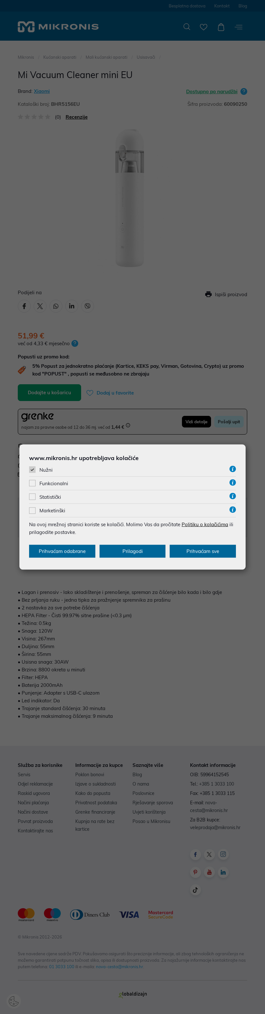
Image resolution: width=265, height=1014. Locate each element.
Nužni (46, 470)
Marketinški (52, 510)
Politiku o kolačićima (205, 524)
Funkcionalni (53, 483)
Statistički (50, 497)
